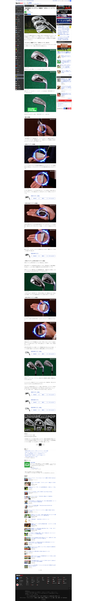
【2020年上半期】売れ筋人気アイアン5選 (31, 456)
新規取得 (30, 2)
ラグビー (59, 581)
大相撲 (54, 581)
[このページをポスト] (25, 14)
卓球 (53, 579)
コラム (35, 5)
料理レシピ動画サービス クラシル (36, 593)
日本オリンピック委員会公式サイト (64, 100)
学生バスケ (38, 582)
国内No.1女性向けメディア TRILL (54, 593)
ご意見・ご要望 (57, 597)
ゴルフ (48, 577)
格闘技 (48, 581)
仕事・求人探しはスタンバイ (45, 593)
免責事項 (42, 597)
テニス (48, 579)
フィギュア (54, 577)
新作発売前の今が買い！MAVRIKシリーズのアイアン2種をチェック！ (35, 455)
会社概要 (39, 597)
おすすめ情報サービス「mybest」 (29, 594)
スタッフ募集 (52, 597)
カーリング (64, 579)
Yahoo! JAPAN (55, 0)
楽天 (44, 198)
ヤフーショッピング (51, 198)
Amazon (36, 198)
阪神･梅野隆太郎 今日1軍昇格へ (63, 38)
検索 (70, 1)
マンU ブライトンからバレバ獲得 (63, 36)
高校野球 (27, 581)
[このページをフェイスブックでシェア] (29, 14)
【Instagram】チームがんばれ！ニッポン (68, 108)
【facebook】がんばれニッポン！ (64, 108)
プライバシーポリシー (23, 597)
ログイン (25, 3)
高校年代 (33, 582)
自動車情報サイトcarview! (28, 593)
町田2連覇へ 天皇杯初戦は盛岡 (63, 39)
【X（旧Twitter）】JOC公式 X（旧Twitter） (66, 108)
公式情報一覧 (69, 98)
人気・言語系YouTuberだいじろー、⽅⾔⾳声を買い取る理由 (25, 0)
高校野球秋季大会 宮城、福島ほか (63, 34)
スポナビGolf (28, 11)
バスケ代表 (38, 581)
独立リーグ (27, 583)
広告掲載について (47, 597)
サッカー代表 (33, 581)
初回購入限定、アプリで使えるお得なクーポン (34, 3)
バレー (64, 577)
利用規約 (35, 597)
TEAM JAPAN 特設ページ (61, 103)
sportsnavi (19, 575)
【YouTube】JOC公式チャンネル (70, 108)
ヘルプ (59, 0)
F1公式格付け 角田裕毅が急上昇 (63, 31)
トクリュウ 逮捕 (67, 0)
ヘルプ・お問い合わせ (63, 597)
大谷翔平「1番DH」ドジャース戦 (63, 26)
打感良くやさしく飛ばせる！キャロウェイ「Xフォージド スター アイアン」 (36, 452)
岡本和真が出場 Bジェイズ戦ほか (63, 27)
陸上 (63, 581)
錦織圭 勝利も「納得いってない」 (63, 33)
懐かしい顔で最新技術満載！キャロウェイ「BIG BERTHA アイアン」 (35, 453)
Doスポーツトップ (27, 5)
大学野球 (27, 582)
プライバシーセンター (30, 597)
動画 (32, 5)
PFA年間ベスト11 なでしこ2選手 (63, 30)
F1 (58, 577)
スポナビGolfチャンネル (34, 468)
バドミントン (60, 579)
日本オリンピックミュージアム (62, 106)
